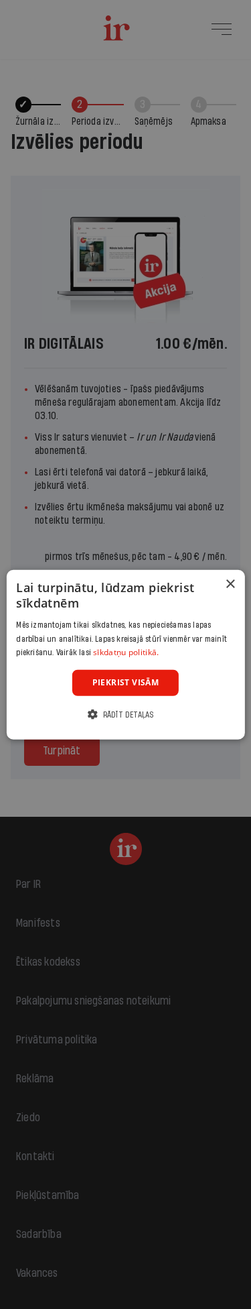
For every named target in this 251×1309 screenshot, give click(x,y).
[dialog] (125, 655)
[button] (125, 713)
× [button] (230, 584)
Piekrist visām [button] (125, 682)
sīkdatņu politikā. (126, 652)
